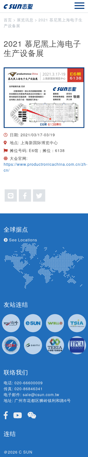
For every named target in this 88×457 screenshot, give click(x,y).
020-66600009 (28, 383)
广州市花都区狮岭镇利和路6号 (42, 400)
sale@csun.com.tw (41, 394)
